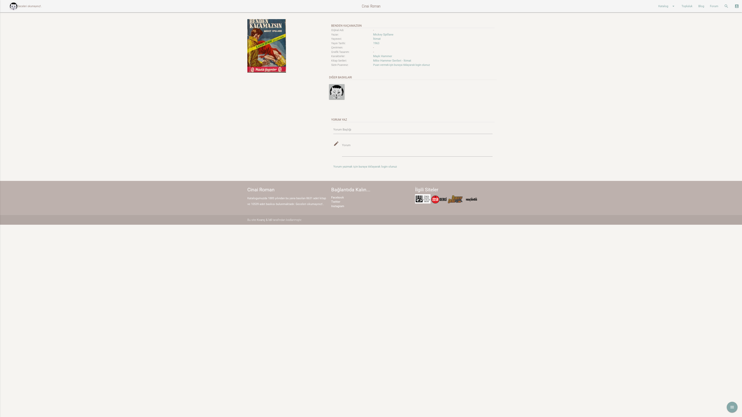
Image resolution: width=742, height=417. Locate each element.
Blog (701, 6)
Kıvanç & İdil (264, 220)
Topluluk (687, 6)
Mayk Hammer (382, 56)
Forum (714, 6)
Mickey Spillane (383, 34)
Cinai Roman (371, 6)
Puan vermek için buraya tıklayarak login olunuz (401, 64)
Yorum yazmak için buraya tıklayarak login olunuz (365, 166)
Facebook (337, 197)
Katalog (667, 6)
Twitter (335, 201)
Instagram (337, 206)
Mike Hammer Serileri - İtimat (392, 60)
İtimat (377, 39)
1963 (376, 43)
